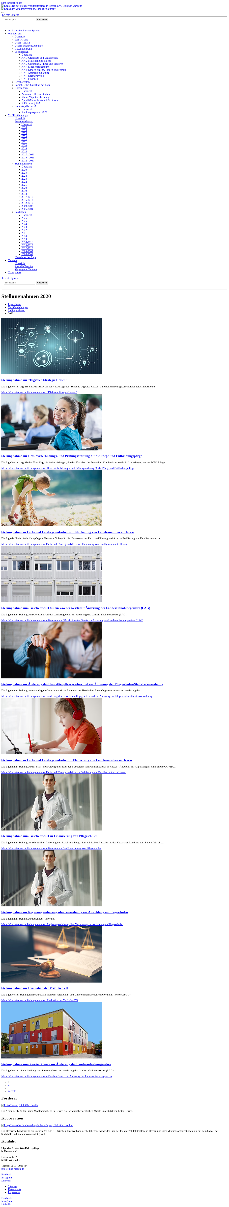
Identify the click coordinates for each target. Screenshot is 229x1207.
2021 (24, 142)
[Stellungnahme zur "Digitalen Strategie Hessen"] (51, 373)
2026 (24, 127)
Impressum (14, 1192)
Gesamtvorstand (23, 48)
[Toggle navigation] (2, 12)
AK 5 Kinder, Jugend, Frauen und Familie (43, 69)
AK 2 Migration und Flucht (36, 60)
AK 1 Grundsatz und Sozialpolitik (39, 57)
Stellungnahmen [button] (23, 163)
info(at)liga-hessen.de (12, 1168)
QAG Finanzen (29, 78)
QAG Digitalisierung (32, 75)
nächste (12, 1091)
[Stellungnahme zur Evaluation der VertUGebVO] (51, 981)
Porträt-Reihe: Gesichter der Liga (32, 85)
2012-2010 (27, 202)
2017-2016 (27, 196)
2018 (24, 151)
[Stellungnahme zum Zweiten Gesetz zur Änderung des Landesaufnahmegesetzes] (51, 1057)
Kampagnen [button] (21, 88)
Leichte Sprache (10, 278)
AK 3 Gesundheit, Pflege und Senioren (42, 63)
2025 (24, 130)
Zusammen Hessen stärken (35, 94)
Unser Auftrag (22, 42)
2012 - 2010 (27, 160)
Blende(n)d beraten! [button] (25, 106)
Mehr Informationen (39, 392)
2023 (24, 136)
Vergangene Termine (26, 269)
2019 (24, 148)
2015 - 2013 (27, 157)
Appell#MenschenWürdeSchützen (39, 100)
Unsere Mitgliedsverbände (29, 45)
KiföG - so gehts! (30, 103)
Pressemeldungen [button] (24, 121)
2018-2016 (27, 242)
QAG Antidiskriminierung (35, 72)
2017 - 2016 (27, 154)
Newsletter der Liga (25, 257)
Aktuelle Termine (24, 266)
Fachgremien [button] (21, 51)
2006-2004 (27, 208)
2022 (24, 139)
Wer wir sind (21, 39)
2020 (24, 145)
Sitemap (12, 1186)
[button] (15, 33)
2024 (24, 133)
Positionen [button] (20, 212)
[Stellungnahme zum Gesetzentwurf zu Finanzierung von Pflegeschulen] (51, 829)
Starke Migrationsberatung (35, 97)
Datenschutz (14, 1189)
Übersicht (20, 36)
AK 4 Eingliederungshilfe (35, 66)
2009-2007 (27, 205)
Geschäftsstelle (23, 81)
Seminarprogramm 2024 (34, 112)
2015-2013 (27, 199)
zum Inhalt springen (11, 2)
